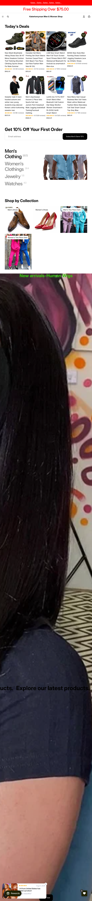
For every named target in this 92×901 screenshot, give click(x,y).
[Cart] (89, 16)
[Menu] (3, 16)
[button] (21, 35)
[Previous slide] (7, 41)
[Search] (8, 16)
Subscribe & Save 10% (75, 136)
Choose (85, 47)
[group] (14, 69)
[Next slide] (22, 41)
